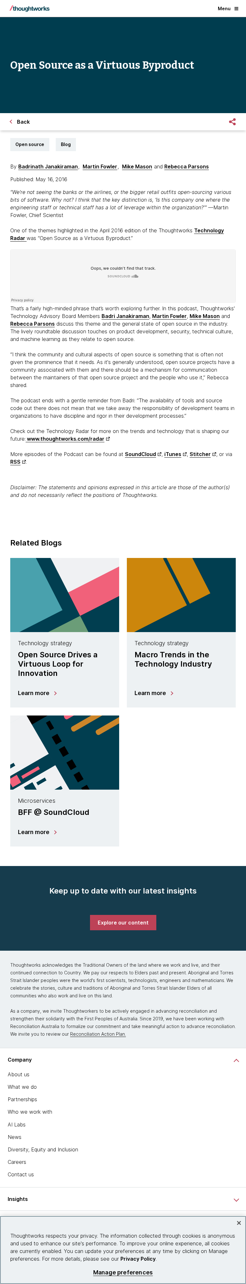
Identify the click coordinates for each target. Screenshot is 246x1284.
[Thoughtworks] (29, 8)
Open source (29, 144)
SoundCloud (140, 454)
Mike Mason (137, 166)
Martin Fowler (100, 166)
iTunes (172, 454)
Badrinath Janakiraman (48, 166)
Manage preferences (123, 1272)
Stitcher (200, 454)
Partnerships (22, 1099)
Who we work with (30, 1112)
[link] (123, 922)
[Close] (239, 1223)
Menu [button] (224, 8)
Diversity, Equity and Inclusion (43, 1149)
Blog (66, 144)
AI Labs (17, 1124)
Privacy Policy (138, 1259)
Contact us (21, 1174)
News (14, 1137)
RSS (15, 462)
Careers (17, 1162)
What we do (22, 1087)
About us (18, 1074)
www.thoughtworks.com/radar (65, 439)
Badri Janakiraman (125, 316)
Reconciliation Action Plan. (98, 1034)
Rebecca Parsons (186, 166)
